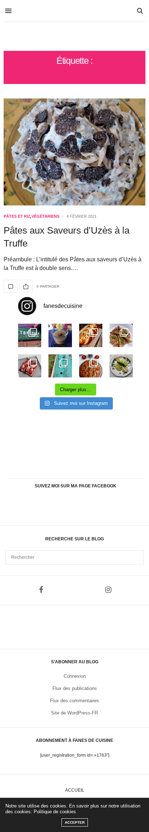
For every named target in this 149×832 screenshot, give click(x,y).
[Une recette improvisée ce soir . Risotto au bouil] (121, 335)
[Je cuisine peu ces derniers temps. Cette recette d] (121, 365)
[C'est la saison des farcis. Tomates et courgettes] (60, 335)
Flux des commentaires (74, 700)
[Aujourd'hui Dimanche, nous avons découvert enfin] (29, 335)
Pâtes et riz (17, 216)
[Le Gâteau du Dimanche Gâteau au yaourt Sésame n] (90, 365)
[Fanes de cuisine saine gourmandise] (74, 36)
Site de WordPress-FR (74, 713)
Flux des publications (74, 688)
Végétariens (45, 216)
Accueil (74, 790)
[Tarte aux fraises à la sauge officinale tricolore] (29, 365)
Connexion (75, 676)
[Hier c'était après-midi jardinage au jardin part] (60, 365)
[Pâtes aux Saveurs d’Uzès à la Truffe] (74, 151)
